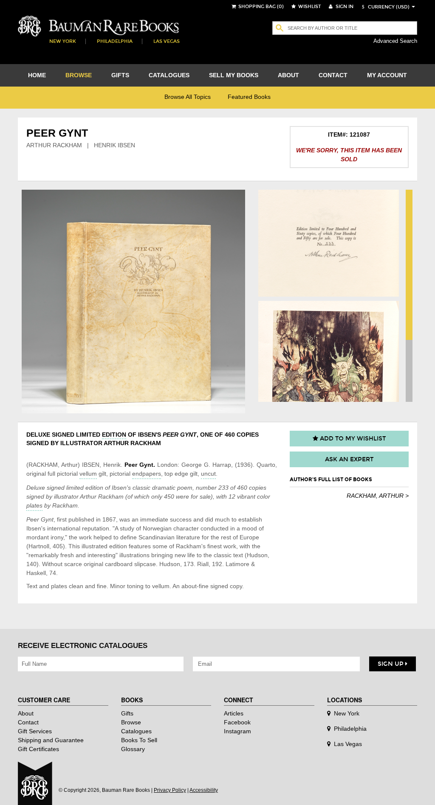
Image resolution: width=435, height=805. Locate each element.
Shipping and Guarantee (51, 740)
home (37, 75)
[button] (384, 7)
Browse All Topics (187, 96)
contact (333, 75)
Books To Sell (139, 740)
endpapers (146, 473)
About (26, 713)
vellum (88, 473)
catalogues (169, 75)
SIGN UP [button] (391, 664)
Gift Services (35, 731)
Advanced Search (395, 41)
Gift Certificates (38, 749)
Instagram (237, 731)
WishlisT (309, 6)
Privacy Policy (170, 790)
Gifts (127, 713)
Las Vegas (166, 41)
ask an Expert (349, 459)
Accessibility (203, 790)
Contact (28, 722)
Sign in (343, 6)
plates (34, 505)
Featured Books (249, 96)
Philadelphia (115, 41)
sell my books (233, 75)
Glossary (133, 749)
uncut (208, 473)
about (288, 75)
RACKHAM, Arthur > (378, 495)
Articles (233, 713)
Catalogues (136, 731)
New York (62, 41)
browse (78, 75)
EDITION (114, 434)
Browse (131, 722)
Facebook (237, 722)
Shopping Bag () (260, 6)
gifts (120, 75)
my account (387, 75)
